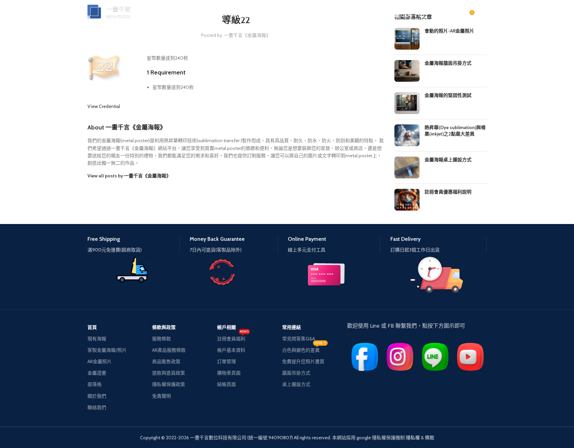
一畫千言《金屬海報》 (247, 35)
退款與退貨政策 (168, 373)
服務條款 (161, 339)
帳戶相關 (226, 327)
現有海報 (96, 339)
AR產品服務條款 (169, 350)
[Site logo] (112, 14)
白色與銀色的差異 (304, 348)
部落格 (94, 384)
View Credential (103, 106)
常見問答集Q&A (298, 339)
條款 (429, 438)
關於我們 (96, 396)
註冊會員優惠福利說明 (448, 192)
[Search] (422, 15)
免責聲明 (161, 396)
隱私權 (413, 438)
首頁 (92, 327)
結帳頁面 (226, 384)
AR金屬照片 (99, 361)
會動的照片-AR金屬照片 (449, 31)
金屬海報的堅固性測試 (448, 95)
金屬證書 (96, 373)
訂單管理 (226, 361)
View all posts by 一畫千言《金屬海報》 (129, 176)
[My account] (483, 15)
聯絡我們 (96, 407)
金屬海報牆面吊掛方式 (448, 63)
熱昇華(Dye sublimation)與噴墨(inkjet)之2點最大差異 (455, 130)
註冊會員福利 (233, 337)
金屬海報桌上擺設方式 (448, 160)
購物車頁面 (229, 373)
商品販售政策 (166, 361)
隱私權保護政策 (168, 384)
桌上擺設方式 (296, 384)
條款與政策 (164, 327)
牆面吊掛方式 (296, 373)
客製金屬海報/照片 (107, 350)
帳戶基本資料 (231, 350)
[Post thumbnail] (407, 39)
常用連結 (291, 327)
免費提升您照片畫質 (303, 361)
